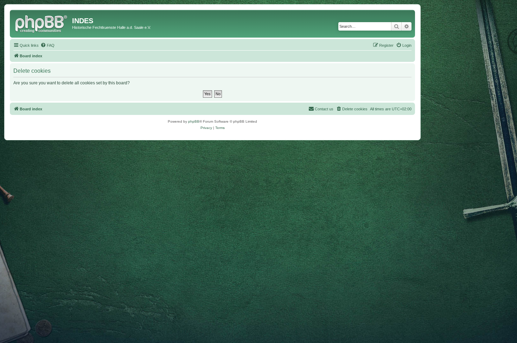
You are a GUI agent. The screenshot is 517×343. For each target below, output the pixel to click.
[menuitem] (47, 45)
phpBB (193, 121)
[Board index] (42, 23)
